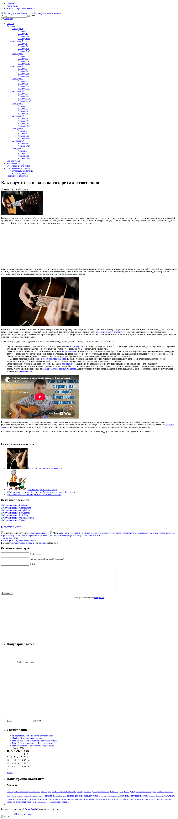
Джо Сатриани (97, 792)
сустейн (34, 802)
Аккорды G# (18, 141)
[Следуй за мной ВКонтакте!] (19, 13)
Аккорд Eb (23, 93)
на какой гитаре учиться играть (110, 332)
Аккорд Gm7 (24, 138)
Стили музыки (19, 173)
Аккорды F (17, 103)
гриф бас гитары (54, 799)
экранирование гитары (45, 802)
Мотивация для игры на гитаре (42, 489)
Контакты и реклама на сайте (20, 8)
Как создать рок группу (122, 791)
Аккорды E (17, 78)
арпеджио (152, 796)
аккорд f (49, 795)
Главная (10, 3)
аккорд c (22, 796)
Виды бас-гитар (10, 538)
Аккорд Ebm (24, 98)
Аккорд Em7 (24, 88)
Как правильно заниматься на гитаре (45, 468)
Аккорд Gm (23, 136)
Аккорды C (17, 53)
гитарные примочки (37, 798)
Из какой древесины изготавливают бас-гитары (35, 741)
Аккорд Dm (23, 73)
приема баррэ (68, 364)
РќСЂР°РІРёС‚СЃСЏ (11, 527)
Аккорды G (17, 128)
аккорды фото (115, 796)
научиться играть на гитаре (14, 535)
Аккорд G (22, 131)
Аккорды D (17, 66)
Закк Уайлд (106, 792)
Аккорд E (22, 81)
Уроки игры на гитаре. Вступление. (60, 492)
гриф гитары (67, 798)
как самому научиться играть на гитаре (156, 533)
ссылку (42, 543)
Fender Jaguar (11, 792)
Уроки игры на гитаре (17, 176)
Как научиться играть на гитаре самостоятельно (113, 533)
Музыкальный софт (16, 163)
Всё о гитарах (13, 161)
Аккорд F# (23, 118)
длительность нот (114, 799)
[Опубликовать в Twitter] (13, 520)
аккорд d (28, 796)
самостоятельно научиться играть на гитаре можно (77, 535)
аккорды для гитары (89, 795)
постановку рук (75, 346)
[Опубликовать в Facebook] (14, 505)
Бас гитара (87, 792)
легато (145, 798)
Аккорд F (22, 106)
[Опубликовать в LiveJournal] (15, 513)
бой (31, 371)
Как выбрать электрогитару (48, 494)
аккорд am (15, 796)
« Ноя (10, 772)
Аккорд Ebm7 (24, 101)
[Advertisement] (89, 246)
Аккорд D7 (23, 71)
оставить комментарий (23, 543)
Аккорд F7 (23, 108)
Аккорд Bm (23, 48)
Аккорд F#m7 (24, 126)
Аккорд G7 (23, 133)
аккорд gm (72, 795)
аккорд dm (34, 796)
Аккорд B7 (23, 46)
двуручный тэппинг (81, 799)
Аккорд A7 (23, 33)
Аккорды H (17, 148)
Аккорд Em (23, 86)
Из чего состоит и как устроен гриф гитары (33, 746)
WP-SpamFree (99, 598)
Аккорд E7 (23, 83)
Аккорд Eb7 (23, 96)
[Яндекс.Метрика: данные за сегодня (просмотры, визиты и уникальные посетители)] (23, 814)
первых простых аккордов (53, 359)
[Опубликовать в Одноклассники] (17, 518)
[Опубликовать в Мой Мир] (14, 515)
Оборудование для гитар (18, 166)
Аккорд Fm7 (23, 113)
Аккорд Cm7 (24, 63)
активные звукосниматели (134, 795)
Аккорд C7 (23, 58)
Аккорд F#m (23, 123)
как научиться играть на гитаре (75, 533)
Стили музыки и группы (18, 168)
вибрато (168, 795)
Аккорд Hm (23, 156)
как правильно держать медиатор (60, 369)
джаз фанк (91, 799)
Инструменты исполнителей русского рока (32, 736)
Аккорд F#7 (23, 121)
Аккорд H (22, 151)
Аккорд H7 (23, 153)
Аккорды (11, 26)
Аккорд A (22, 31)
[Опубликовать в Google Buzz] (16, 508)
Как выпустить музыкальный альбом (18, 540)
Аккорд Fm (23, 111)
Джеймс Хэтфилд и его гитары (27, 738)
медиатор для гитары (156, 799)
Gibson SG (72, 792)
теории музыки (69, 351)
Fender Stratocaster (22, 792)
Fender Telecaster (34, 792)
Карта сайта (12, 6)
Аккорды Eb (18, 91)
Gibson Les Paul (60, 791)
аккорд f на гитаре (60, 796)
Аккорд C (22, 56)
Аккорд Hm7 (24, 158)
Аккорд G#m (24, 146)
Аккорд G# (23, 143)
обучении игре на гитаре (40, 535)
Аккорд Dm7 (24, 76)
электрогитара (61, 801)
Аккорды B (17, 41)
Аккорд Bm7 (24, 51)
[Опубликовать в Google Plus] (15, 510)
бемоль (158, 796)
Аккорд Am (23, 36)
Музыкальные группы (22, 171)
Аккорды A (17, 28)
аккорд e (41, 796)
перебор (23, 371)
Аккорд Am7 (24, 38)
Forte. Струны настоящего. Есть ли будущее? (33, 743)
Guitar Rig (80, 792)
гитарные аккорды (16, 798)
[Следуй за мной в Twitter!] (47, 13)
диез (97, 799)
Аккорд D (22, 68)
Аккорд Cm (23, 61)
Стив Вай (160, 792)
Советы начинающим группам (146, 792)
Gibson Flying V (46, 792)
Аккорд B (22, 43)
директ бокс (103, 799)
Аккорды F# (18, 116)
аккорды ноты (105, 796)
